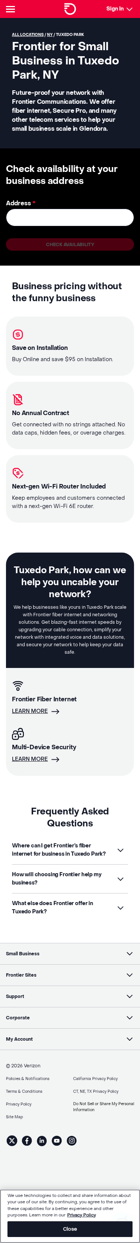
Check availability (70, 245)
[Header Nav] (12, 9)
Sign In (115, 8)
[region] (70, 1216)
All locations (28, 34)
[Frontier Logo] (70, 9)
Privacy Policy (81, 1215)
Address (20, 203)
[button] (70, 850)
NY (50, 34)
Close (70, 1229)
